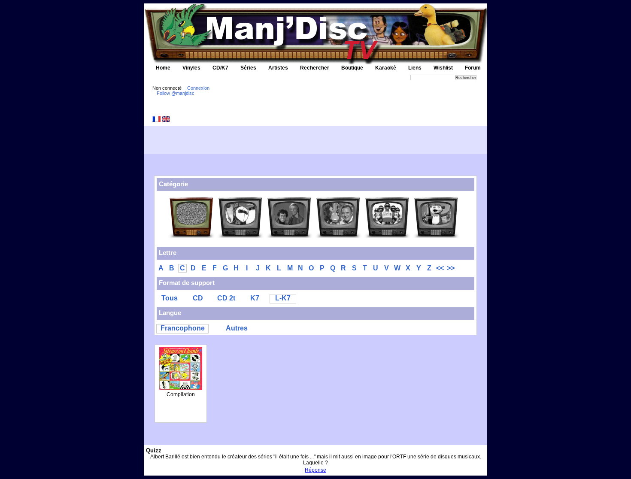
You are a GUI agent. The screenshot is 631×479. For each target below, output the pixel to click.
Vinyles (191, 68)
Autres (237, 328)
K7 (254, 298)
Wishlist (443, 68)
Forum (473, 68)
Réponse (315, 470)
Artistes (278, 68)
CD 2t (226, 298)
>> (451, 268)
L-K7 (283, 298)
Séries (248, 68)
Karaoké (385, 68)
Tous (169, 298)
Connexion (198, 88)
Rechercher (314, 68)
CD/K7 (220, 68)
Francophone (183, 328)
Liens (415, 68)
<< (440, 268)
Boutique (352, 68)
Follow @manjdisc (175, 93)
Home (163, 68)
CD (198, 298)
